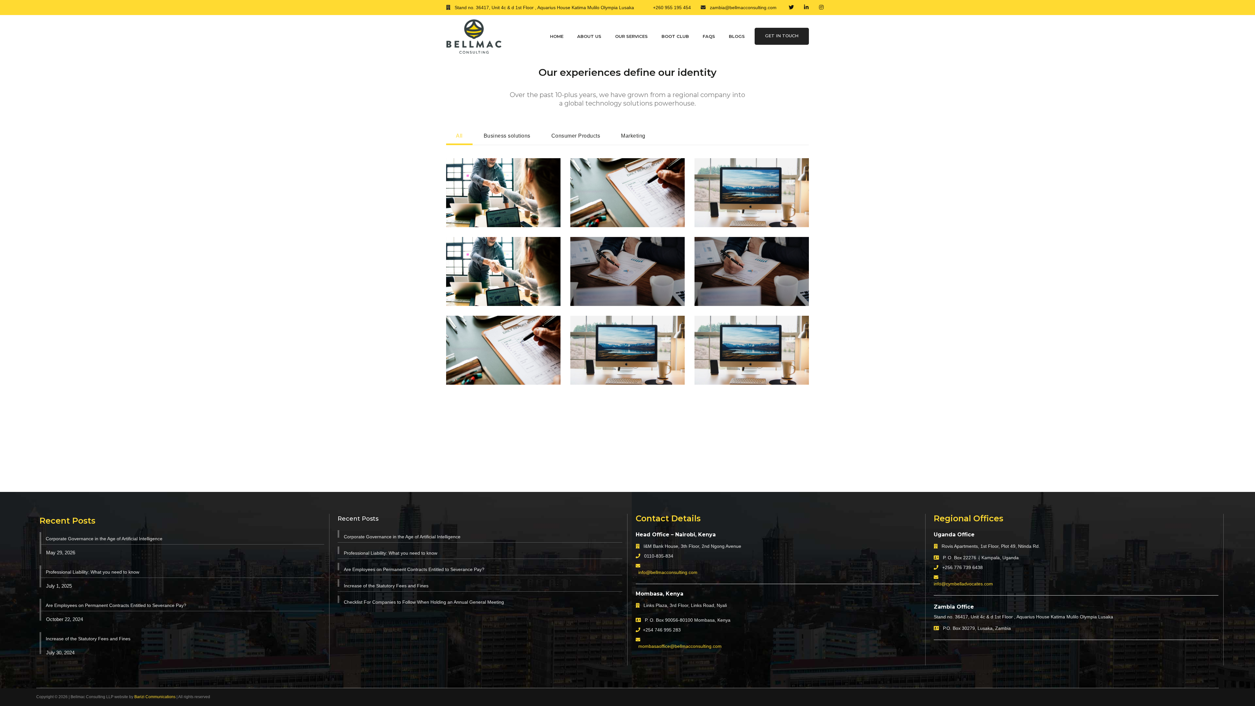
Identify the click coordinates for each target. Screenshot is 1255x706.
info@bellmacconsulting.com (667, 572)
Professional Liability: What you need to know (92, 572)
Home (556, 36)
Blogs (737, 36)
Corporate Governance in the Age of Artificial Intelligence (104, 538)
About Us (589, 36)
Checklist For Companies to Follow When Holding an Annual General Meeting (424, 602)
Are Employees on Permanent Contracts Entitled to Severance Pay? (116, 605)
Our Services (631, 36)
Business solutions (507, 136)
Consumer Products (575, 136)
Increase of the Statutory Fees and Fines (88, 638)
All (459, 136)
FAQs (709, 36)
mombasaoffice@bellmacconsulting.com (680, 646)
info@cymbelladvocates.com (963, 583)
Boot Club (675, 36)
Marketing (633, 136)
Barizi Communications (155, 697)
